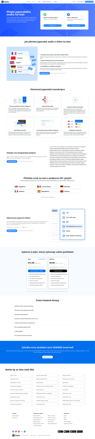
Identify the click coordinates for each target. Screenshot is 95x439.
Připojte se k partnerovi (68, 423)
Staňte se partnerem (46, 1)
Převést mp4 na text (51, 419)
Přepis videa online (36, 415)
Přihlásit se (81, 1)
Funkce (33, 1)
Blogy (65, 417)
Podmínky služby (48, 291)
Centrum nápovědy (67, 421)
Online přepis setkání (37, 425)
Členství (65, 419)
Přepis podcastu (51, 421)
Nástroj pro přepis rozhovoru (38, 423)
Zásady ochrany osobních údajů (57, 291)
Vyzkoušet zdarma (36, 271)
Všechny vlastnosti (15, 415)
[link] (21, 375)
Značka (65, 415)
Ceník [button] (39, 1)
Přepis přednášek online (52, 423)
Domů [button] (28, 1)
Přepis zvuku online (51, 415)
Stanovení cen (14, 417)
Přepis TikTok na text (51, 417)
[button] (74, 1)
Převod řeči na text (36, 421)
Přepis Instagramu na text (38, 417)
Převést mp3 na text (37, 419)
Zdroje (55, 1)
